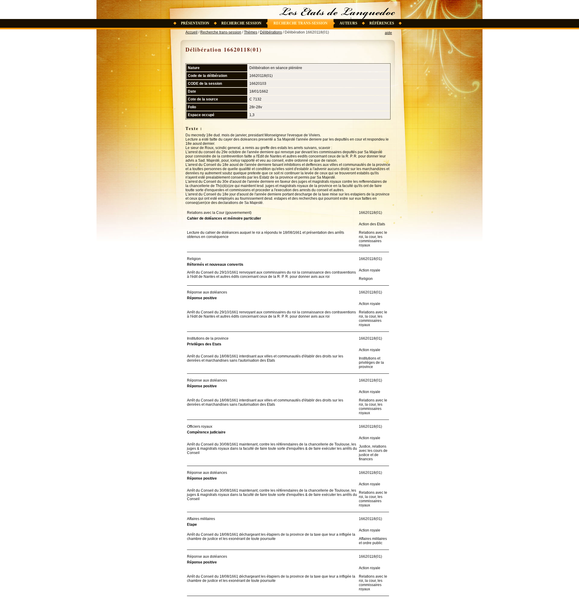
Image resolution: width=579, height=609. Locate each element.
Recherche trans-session (300, 23)
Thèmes (250, 32)
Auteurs (348, 23)
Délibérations (271, 32)
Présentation (195, 23)
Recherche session (241, 23)
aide (388, 33)
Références (381, 23)
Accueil (191, 32)
